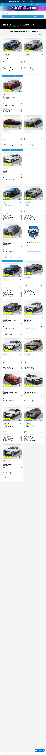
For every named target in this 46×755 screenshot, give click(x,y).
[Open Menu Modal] (3, 4)
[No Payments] (23, 8)
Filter (34, 16)
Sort (13, 16)
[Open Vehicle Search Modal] (43, 4)
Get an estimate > (14, 26)
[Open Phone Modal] (31, 4)
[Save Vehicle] (21, 54)
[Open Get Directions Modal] (37, 4)
